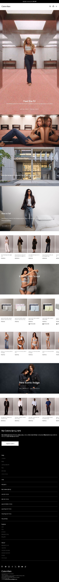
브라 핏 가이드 (5, 494)
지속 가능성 (4, 557)
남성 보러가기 (33, 282)
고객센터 (4, 458)
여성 (3, 529)
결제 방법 (4, 470)
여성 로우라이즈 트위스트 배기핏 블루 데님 (47, 255)
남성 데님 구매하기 (24, 109)
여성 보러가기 (25, 282)
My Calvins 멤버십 (6, 489)
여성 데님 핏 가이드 (6, 514)
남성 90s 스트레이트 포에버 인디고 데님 (34, 418)
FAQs (3, 461)
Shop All (3, 536)
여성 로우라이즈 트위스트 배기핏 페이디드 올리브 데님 (20, 256)
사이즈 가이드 (5, 474)
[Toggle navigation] (56, 8)
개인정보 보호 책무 (6, 553)
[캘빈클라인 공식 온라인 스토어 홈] (6, 7)
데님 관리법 (5, 518)
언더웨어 (4, 532)
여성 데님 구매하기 (34, 109)
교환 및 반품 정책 (5, 464)
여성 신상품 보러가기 (6, 225)
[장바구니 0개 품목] (53, 7)
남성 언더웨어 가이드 (7, 504)
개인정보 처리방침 (6, 550)
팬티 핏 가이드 (5, 499)
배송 (3, 467)
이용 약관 (4, 547)
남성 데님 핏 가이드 (6, 509)
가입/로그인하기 (10, 443)
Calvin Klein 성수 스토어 (7, 180)
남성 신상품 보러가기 (24, 388)
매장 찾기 (4, 484)
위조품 (3, 555)
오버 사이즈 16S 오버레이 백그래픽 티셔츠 (47, 418)
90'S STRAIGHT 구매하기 (7, 141)
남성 (3, 526)
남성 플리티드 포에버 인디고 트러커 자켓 (6, 418)
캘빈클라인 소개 (5, 545)
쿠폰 (3, 479)
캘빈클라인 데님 (5, 534)
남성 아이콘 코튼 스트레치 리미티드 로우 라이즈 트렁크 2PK (6, 319)
